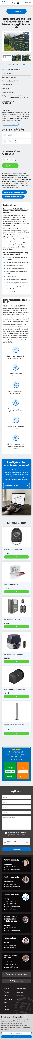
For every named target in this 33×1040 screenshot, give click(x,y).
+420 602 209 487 (11, 945)
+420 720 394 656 (11, 928)
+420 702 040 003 (11, 884)
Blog (5, 1006)
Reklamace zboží (20, 995)
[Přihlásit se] (18, 3)
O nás (5, 1002)
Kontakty (6, 1009)
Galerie (6, 995)
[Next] (30, 57)
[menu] (30, 2)
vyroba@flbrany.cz (11, 947)
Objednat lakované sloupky (13, 197)
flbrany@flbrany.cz (11, 909)
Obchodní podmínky (21, 988)
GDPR (17, 999)
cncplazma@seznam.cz (13, 869)
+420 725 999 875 (11, 964)
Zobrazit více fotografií (16, 64)
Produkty (6, 988)
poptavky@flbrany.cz (12, 967)
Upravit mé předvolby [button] (16, 1033)
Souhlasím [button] (16, 1036)
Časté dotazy (8, 999)
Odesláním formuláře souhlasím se (18, 834)
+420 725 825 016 (11, 867)
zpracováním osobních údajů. (16, 835)
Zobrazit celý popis (10, 124)
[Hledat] (13, 3)
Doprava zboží (19, 992)
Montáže (6, 992)
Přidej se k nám (20, 1002)
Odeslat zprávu (16, 849)
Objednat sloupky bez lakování (14, 192)
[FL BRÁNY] (3, 2)
